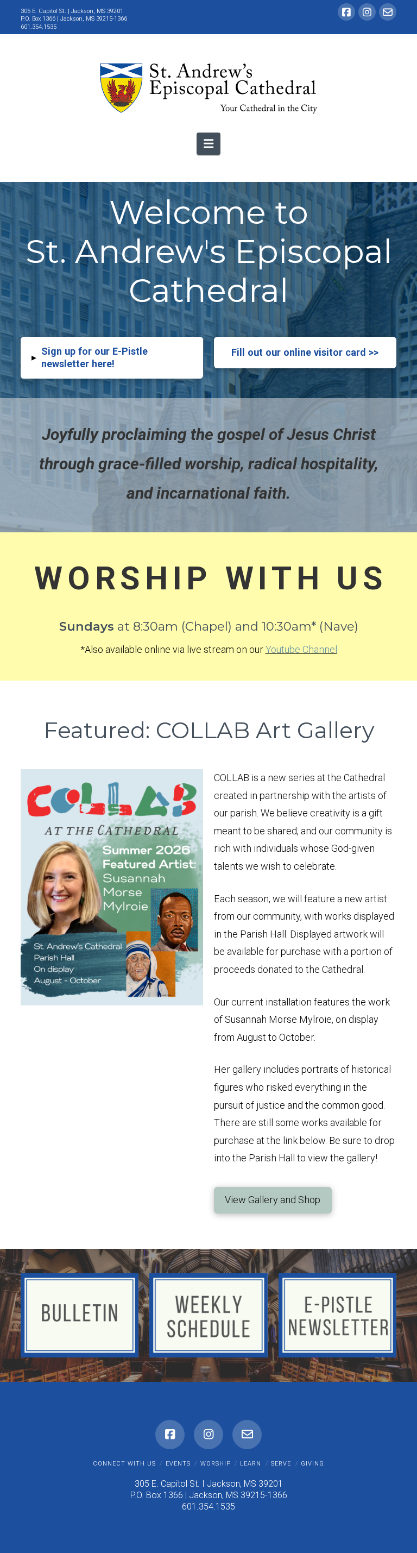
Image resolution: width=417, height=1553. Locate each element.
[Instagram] (367, 12)
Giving (312, 1463)
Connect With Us (124, 1463)
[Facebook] (346, 12)
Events (178, 1463)
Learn (250, 1463)
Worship (215, 1463)
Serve (281, 1463)
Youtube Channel (301, 649)
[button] (208, 144)
